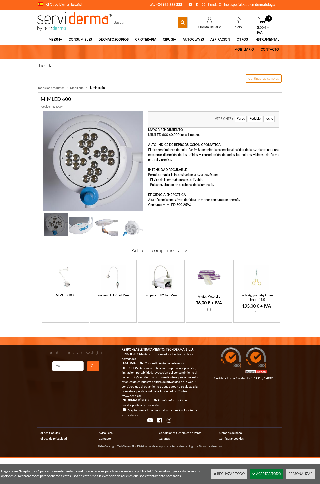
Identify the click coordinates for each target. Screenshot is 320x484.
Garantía (164, 438)
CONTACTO (270, 50)
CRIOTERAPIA (145, 40)
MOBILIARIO (244, 50)
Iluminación (97, 88)
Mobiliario (77, 88)
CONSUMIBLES (80, 40)
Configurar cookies (231, 438)
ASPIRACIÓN (220, 40)
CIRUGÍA (169, 40)
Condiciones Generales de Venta (180, 433)
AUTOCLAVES (193, 40)
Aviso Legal (106, 433)
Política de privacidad (53, 438)
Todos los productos (51, 88)
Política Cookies (49, 433)
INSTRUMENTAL (266, 40)
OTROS (242, 40)
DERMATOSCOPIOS (113, 40)
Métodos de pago (230, 433)
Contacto (105, 438)
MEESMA (55, 40)
